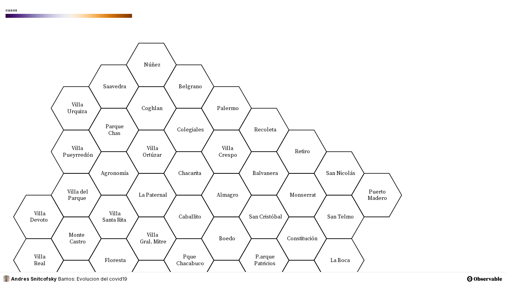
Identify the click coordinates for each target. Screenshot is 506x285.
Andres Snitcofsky (34, 279)
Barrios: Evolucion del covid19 (92, 279)
